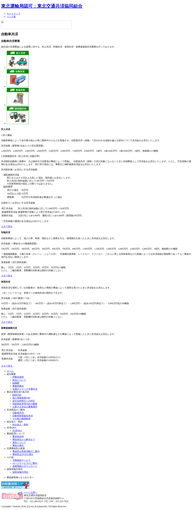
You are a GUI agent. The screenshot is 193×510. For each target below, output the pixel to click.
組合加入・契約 (20, 424)
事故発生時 (18, 436)
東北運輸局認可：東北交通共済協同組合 (42, 5)
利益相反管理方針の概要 (24, 404)
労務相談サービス (21, 460)
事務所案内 (18, 386)
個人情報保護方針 (21, 398)
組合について (19, 380)
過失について (19, 442)
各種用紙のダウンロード (24, 466)
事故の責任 (18, 445)
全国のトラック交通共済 (24, 389)
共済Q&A (17, 430)
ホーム (10, 371)
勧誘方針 (16, 395)
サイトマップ (13, 13)
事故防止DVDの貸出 (22, 454)
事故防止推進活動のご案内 (26, 451)
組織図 (15, 383)
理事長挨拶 (18, 377)
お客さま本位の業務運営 (24, 407)
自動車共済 (18, 413)
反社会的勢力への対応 (23, 401)
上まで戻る (6, 226)
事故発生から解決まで (23, 439)
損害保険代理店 (20, 472)
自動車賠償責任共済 (22, 416)
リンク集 (11, 16)
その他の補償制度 (21, 418)
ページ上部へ (30, 492)
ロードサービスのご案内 (24, 463)
